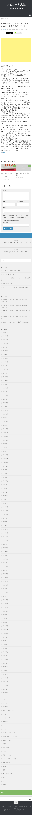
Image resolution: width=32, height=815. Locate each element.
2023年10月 (6, 384)
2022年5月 (5, 403)
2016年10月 (6, 488)
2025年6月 (5, 354)
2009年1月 (5, 689)
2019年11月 (6, 440)
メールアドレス (20, 202)
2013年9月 (5, 525)
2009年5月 (5, 674)
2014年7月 (5, 507)
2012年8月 (5, 566)
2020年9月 (5, 418)
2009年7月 (5, 667)
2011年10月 (6, 589)
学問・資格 (6, 747)
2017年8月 (5, 473)
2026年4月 (5, 343)
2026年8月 (5, 332)
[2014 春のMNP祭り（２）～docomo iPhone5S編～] (8, 167)
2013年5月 (5, 536)
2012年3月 (5, 581)
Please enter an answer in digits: (11, 220)
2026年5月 (5, 339)
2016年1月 (5, 492)
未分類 (4, 766)
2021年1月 (5, 414)
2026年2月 (5, 351)
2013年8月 (5, 529)
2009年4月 (5, 678)
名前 (4, 202)
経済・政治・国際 (8, 773)
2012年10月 (6, 563)
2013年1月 (5, 551)
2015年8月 (5, 496)
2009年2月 (5, 685)
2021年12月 (6, 406)
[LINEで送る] (18, 33)
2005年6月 (5, 693)
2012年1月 (5, 585)
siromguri (5, 703)
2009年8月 (5, 663)
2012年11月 (6, 559)
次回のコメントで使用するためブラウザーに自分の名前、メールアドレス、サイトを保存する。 (15, 216)
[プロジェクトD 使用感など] (23, 167)
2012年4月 (5, 577)
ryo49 (4, 29)
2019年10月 (6, 444)
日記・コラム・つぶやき (9, 759)
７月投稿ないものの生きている (11, 270)
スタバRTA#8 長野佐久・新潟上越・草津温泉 (15, 299)
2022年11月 (6, 392)
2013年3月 (5, 544)
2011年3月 (5, 607)
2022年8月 (5, 395)
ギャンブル (6, 707)
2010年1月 (5, 644)
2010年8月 (5, 629)
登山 (4, 770)
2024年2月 (5, 377)
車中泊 (4, 785)
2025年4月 (5, 358)
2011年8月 (5, 596)
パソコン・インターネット (10, 733)
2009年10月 (6, 655)
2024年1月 (5, 380)
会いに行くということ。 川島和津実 (13, 322)
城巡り (4, 744)
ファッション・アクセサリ (10, 736)
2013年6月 (5, 533)
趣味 (4, 777)
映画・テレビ (6, 762)
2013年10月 (6, 522)
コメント (5, 191)
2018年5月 (5, 458)
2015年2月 (5, 499)
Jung (26, 322)
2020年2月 (5, 432)
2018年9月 (5, 455)
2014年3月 (5, 514)
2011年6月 (5, 603)
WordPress (9, 810)
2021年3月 (5, 410)
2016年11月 (6, 484)
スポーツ (5, 721)
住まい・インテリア (8, 740)
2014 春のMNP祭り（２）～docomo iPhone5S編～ (6, 175)
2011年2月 (5, 611)
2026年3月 (5, 347)
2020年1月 (5, 436)
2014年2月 (5, 518)
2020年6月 (5, 425)
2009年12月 (6, 648)
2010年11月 (6, 618)
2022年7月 (5, 399)
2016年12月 (6, 481)
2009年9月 (5, 659)
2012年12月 (6, 555)
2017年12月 (6, 466)
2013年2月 (5, 548)
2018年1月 (5, 462)
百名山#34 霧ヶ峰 (7, 283)
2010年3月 (5, 641)
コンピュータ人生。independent (16, 6)
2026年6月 (5, 336)
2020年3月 (5, 429)
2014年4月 (5, 510)
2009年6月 (5, 670)
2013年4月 (5, 540)
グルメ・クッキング (8, 710)
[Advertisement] (16, 50)
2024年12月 (6, 365)
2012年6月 (5, 570)
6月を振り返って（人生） (10, 274)
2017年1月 (5, 477)
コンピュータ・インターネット (11, 718)
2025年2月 (5, 362)
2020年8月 (5, 421)
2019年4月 (5, 451)
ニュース (5, 725)
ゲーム (4, 714)
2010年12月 (6, 615)
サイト (4, 207)
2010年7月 (5, 633)
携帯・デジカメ (5, 19)
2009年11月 (6, 652)
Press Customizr (24, 810)
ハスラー (5, 729)
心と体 (4, 751)
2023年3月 (5, 388)
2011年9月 (5, 592)
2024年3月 (5, 373)
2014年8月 (5, 503)
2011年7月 (5, 600)
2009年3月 (5, 681)
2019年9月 (5, 447)
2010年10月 (6, 622)
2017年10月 (6, 470)
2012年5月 (5, 574)
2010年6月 (5, 637)
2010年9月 (5, 626)
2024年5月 (5, 369)
